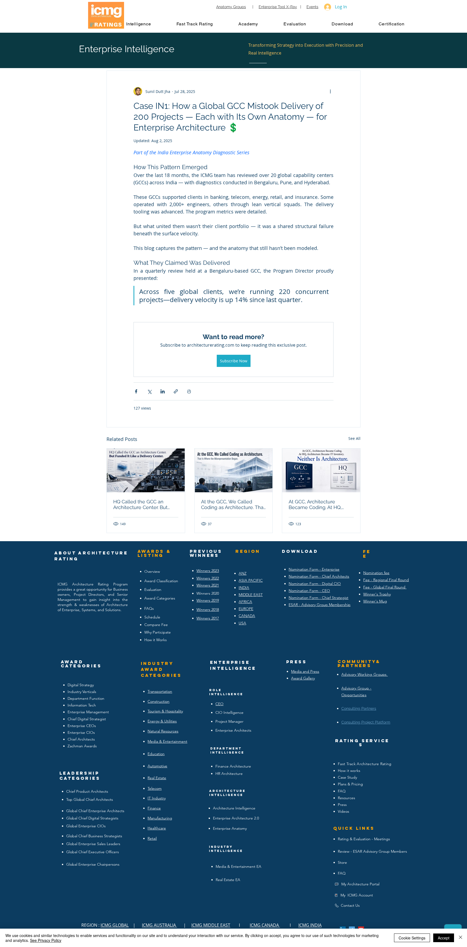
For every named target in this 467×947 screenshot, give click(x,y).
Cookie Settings (412, 938)
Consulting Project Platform (365, 722)
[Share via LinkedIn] (162, 391)
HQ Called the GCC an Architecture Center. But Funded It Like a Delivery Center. (141, 504)
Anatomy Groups (231, 7)
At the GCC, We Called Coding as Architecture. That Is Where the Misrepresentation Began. (233, 504)
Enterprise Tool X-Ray (278, 7)
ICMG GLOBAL (115, 925)
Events (312, 7)
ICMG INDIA (310, 925)
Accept (443, 938)
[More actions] (330, 91)
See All (354, 438)
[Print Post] (189, 391)
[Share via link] (175, 391)
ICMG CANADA (265, 925)
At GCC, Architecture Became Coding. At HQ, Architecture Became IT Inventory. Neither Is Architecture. (315, 504)
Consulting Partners (358, 708)
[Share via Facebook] (136, 391)
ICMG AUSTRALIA (159, 925)
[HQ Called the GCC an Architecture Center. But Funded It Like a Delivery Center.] (146, 470)
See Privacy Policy (45, 940)
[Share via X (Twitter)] (149, 391)
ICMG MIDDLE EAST (210, 925)
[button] (144, 23)
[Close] (460, 938)
